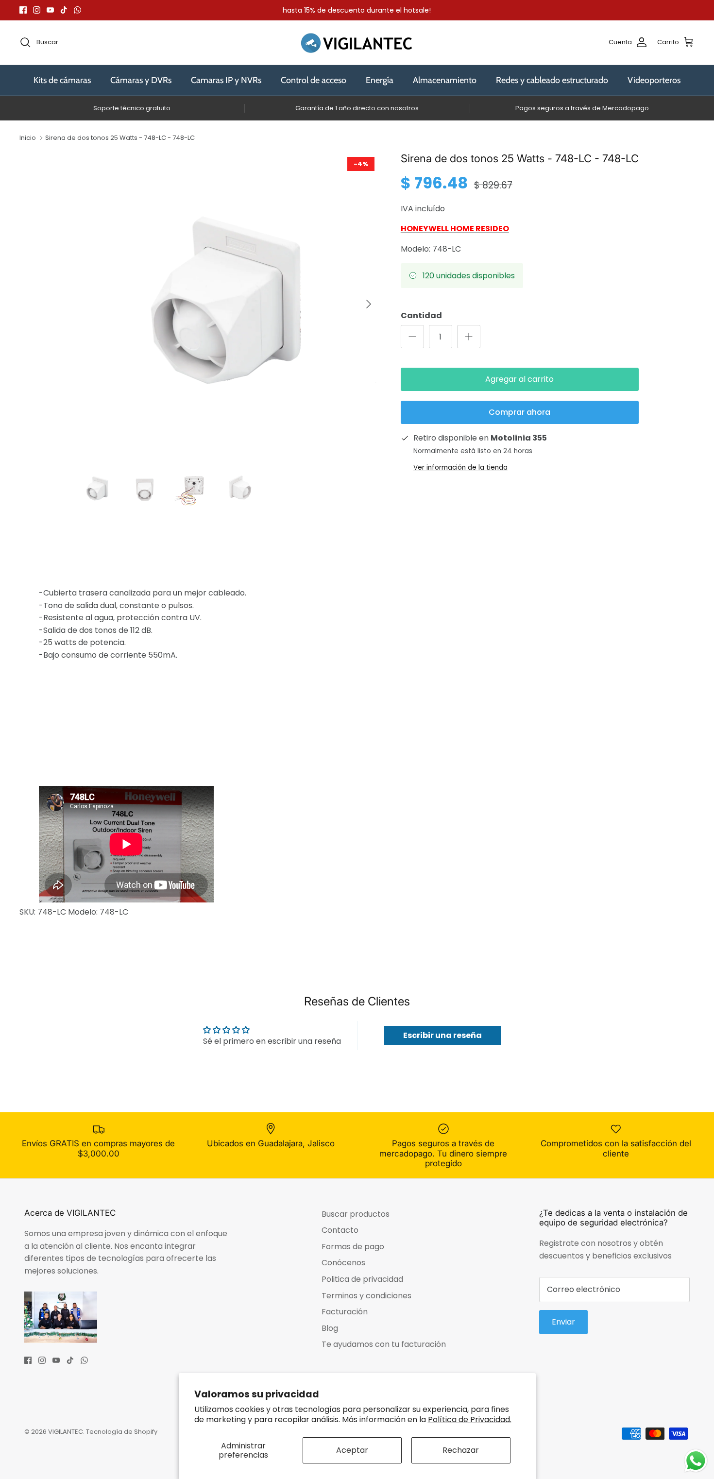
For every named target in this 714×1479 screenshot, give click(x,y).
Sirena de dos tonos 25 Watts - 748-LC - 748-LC (120, 137)
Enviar (563, 1321)
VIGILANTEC (65, 1431)
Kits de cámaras (62, 80)
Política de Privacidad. (469, 1419)
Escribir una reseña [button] (442, 1035)
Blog (330, 1328)
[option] (227, 304)
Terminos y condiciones (366, 1295)
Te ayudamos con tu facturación (384, 1344)
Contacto (340, 1230)
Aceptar (352, 1450)
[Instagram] (36, 10)
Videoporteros (654, 80)
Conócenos (343, 1262)
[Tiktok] (64, 10)
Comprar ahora (519, 412)
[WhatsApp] (77, 10)
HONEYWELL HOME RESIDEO (455, 228)
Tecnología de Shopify (121, 1431)
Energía (379, 80)
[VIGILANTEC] (357, 42)
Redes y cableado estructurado (552, 80)
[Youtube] (50, 10)
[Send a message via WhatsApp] (695, 1460)
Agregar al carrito (519, 379)
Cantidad (421, 315)
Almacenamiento (444, 80)
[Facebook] (23, 10)
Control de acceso (313, 80)
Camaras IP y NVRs (226, 80)
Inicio (27, 137)
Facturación (345, 1311)
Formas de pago (353, 1246)
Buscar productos (356, 1214)
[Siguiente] (368, 304)
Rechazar (460, 1450)
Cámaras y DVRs (140, 80)
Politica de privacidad (362, 1279)
